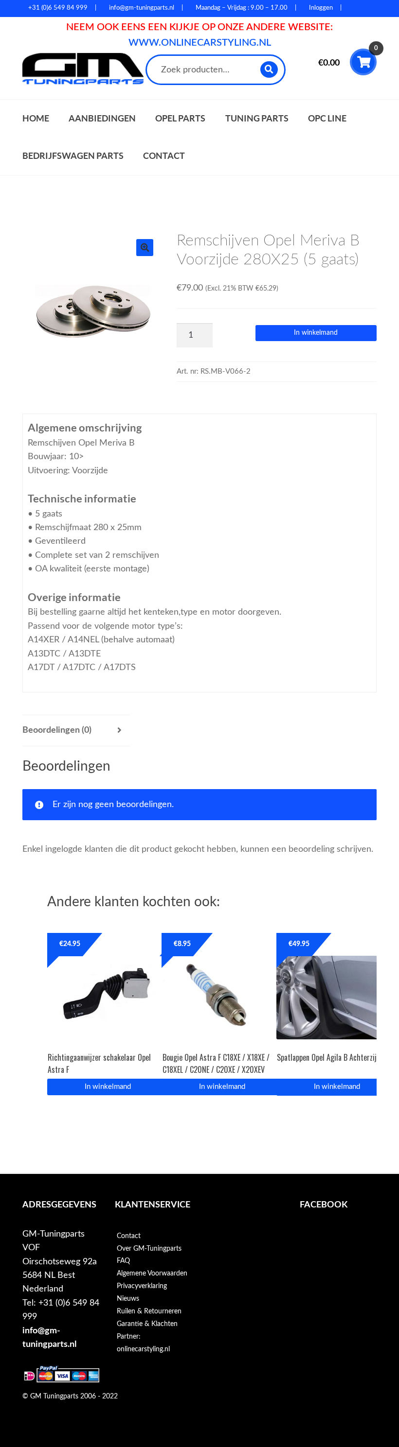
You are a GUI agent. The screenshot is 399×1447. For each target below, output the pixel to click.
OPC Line (327, 118)
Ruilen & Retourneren (149, 1311)
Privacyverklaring (142, 1286)
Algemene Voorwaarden (152, 1273)
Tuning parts (257, 118)
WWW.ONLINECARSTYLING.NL (199, 43)
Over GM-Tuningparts (149, 1248)
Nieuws (128, 1298)
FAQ (123, 1261)
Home (35, 118)
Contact (164, 156)
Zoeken (269, 69)
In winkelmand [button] (108, 1086)
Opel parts (180, 118)
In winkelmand (316, 332)
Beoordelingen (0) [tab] (56, 730)
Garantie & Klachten (147, 1324)
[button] (144, 247)
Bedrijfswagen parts (73, 156)
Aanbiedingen (102, 118)
